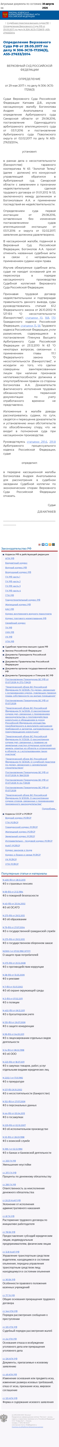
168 (47, 317)
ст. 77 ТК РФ (9, 1295)
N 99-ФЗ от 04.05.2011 (13, 1034)
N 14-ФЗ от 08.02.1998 (13, 1050)
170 (53, 317)
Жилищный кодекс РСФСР (20, 831)
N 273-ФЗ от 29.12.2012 (14, 915)
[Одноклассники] (50, 543)
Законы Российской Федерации (23, 650)
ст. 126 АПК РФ (10, 1358)
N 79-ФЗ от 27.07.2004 (14, 927)
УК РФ (8, 636)
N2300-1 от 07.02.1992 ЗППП (16, 951)
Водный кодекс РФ (16, 567)
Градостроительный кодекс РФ (22, 600)
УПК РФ (9, 641)
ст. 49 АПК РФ (10, 1374)
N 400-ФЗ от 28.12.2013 (14, 880)
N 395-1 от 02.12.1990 (12, 1149)
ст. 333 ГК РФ (9, 1161)
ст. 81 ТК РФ (8, 1216)
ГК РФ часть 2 (12, 581)
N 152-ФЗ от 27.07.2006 (14, 1101)
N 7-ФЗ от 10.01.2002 (13, 986)
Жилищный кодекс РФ (18, 604)
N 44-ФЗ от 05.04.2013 (14, 1113)
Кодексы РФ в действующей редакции (27, 554)
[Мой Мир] (53, 543)
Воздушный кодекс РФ (18, 572)
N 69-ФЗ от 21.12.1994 (13, 892)
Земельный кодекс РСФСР (20, 836)
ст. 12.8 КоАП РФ (11, 1252)
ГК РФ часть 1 (12, 576)
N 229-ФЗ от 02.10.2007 (14, 1125)
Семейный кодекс (15, 623)
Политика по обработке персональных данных (27, 1427)
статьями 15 (28, 325)
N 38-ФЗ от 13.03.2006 (14, 975)
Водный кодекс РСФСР (18, 817)
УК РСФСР (11, 859)
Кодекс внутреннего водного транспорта (28, 613)
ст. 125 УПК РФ (10, 1327)
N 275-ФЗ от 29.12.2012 (14, 939)
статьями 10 (33, 317)
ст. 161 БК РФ (9, 1279)
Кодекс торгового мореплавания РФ (25, 618)
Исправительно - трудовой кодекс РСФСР (28, 841)
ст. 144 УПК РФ (10, 1311)
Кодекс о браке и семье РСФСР (23, 854)
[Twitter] (46, 543)
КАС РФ (9, 609)
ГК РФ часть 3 (12, 586)
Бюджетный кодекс (16, 563)
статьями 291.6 (37, 441)
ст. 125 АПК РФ (10, 1398)
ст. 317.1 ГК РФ (9, 1172)
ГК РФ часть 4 (13, 590)
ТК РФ (8, 627)
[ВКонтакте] (43, 543)
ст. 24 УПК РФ (10, 1339)
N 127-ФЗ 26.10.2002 (12, 1089)
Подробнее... (49, 808)
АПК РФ (9, 558)
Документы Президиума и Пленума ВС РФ (29, 675)
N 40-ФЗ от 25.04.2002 (14, 903)
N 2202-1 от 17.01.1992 (13, 1078)
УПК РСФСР (12, 864)
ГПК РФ (9, 595)
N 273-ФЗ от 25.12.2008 (14, 963)
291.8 (52, 441)
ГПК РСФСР (11, 822)
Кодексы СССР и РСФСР (18, 814)
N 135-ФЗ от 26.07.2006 (14, 1022)
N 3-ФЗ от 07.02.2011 (13, 998)
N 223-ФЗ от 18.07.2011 (13, 1062)
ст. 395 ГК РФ (9, 1184)
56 (39, 325)
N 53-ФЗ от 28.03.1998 (13, 1137)
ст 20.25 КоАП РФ (12, 1200)
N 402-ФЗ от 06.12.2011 (14, 1010)
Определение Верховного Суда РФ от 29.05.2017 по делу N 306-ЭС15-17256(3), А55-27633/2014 (26, 29)
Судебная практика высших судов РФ (26, 646)
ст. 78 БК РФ (9, 1232)
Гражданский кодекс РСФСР (21, 827)
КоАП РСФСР (12, 845)
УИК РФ (9, 632)
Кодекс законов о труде (18, 850)
